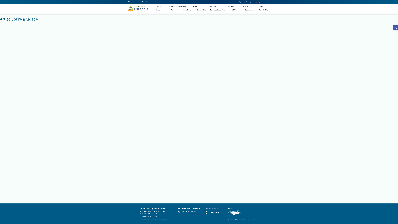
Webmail (144, 2)
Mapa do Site (263, 10)
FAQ (172, 10)
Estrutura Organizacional (177, 6)
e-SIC (262, 6)
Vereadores (187, 10)
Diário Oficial (201, 10)
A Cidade (196, 6)
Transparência (133, 2)
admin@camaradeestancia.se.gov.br (156, 220)
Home (159, 6)
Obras (158, 10)
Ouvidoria (248, 10)
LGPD (234, 10)
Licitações (245, 6)
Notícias (213, 6)
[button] (395, 27)
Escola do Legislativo (217, 10)
